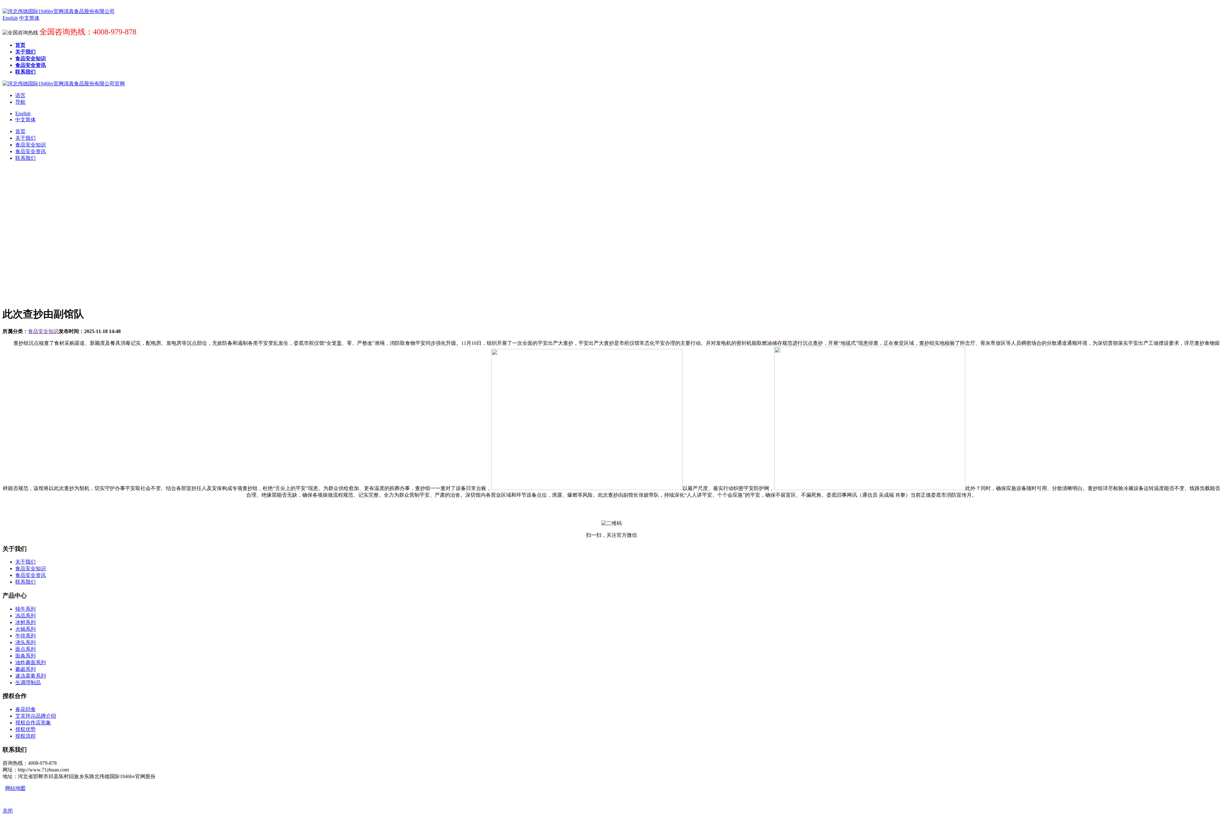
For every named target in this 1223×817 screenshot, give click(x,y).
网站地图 (15, 788)
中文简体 (25, 119)
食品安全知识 (43, 331)
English (23, 113)
